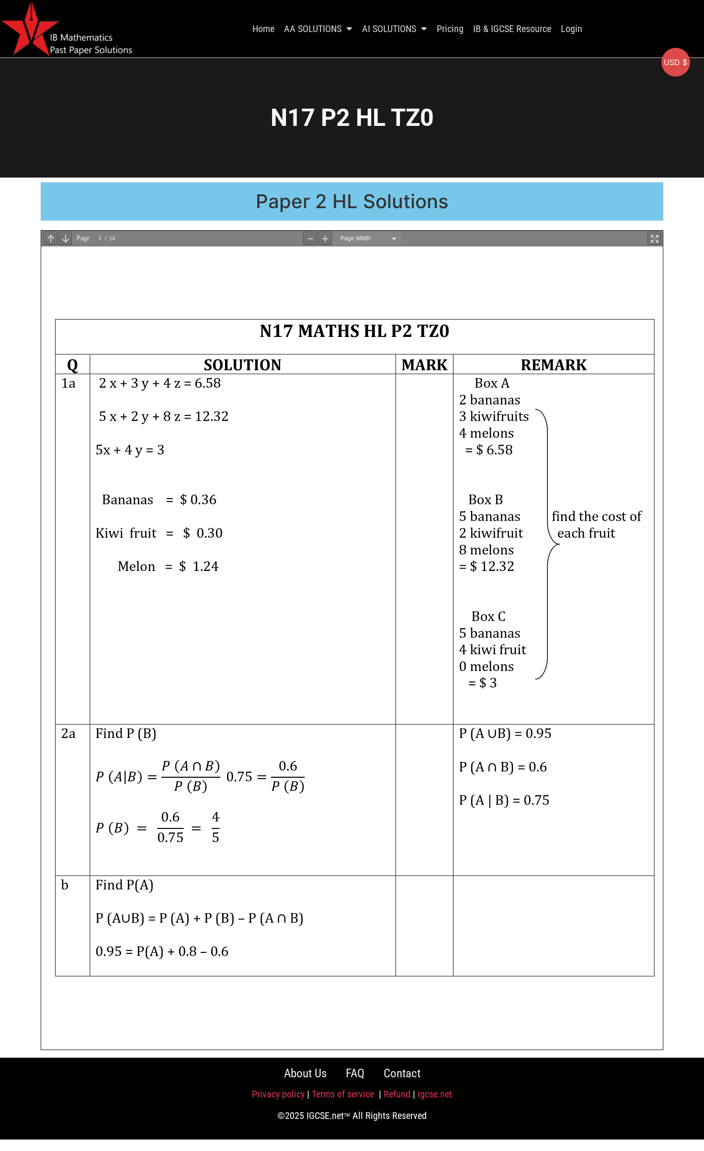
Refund (397, 1094)
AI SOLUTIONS (389, 28)
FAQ (355, 1073)
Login (571, 28)
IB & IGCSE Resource (512, 28)
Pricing (450, 28)
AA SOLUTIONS (312, 28)
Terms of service (344, 1094)
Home (263, 28)
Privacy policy (278, 1094)
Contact (402, 1073)
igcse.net (435, 1094)
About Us (305, 1073)
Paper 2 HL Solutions (352, 201)
